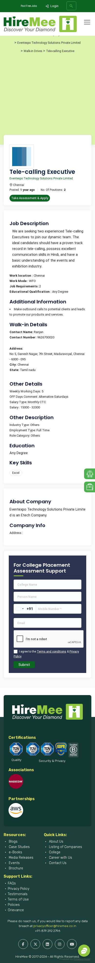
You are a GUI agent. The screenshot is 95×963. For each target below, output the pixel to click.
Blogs (13, 841)
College (54, 852)
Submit (24, 665)
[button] (84, 951)
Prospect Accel (82, 959)
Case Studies (19, 847)
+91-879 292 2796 (47, 931)
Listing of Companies (65, 847)
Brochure (15, 868)
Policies (14, 905)
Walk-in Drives (33, 51)
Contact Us (57, 863)
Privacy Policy (18, 889)
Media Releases (20, 858)
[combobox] (19, 608)
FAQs (12, 883)
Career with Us (60, 858)
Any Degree (19, 453)
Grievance (16, 910)
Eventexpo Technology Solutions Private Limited (49, 42)
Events (14, 863)
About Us (55, 841)
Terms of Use (18, 899)
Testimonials (18, 894)
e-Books (15, 852)
